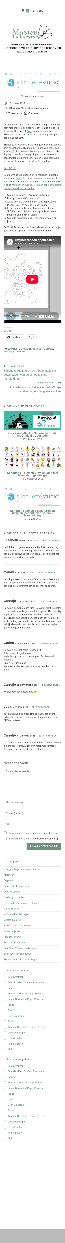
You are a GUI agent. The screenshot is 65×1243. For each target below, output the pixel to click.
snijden (8, 352)
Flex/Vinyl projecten (14, 897)
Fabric (11, 1004)
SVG (29, 131)
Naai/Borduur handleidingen (18, 925)
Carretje (33, 113)
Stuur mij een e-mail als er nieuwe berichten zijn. (34, 838)
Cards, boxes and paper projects (25, 999)
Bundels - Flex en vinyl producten (26, 982)
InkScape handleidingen (16, 914)
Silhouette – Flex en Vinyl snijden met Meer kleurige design (32, 474)
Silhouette (25, 349)
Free (10, 1010)
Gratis (11, 1021)
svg (24, 352)
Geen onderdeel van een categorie (21, 903)
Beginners (9, 880)
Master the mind (12, 920)
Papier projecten (12, 931)
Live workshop (15, 1038)
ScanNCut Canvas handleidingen (21, 948)
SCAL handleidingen (14, 942)
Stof (10, 1049)
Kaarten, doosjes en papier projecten (27, 1027)
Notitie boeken (15, 1043)
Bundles (12, 988)
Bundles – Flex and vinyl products (26, 993)
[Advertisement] (32, 1180)
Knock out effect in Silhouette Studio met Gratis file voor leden (32, 434)
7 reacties (14, 113)
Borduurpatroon (15, 977)
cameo (14, 349)
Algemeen (9, 874)
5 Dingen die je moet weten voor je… (23, 869)
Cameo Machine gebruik (16, 886)
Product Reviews (12, 937)
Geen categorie (16, 1016)
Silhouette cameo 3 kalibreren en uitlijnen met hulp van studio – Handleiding (32, 513)
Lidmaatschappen (17, 1032)
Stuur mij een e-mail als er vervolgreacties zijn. (33, 833)
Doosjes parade (12, 891)
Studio (17, 352)
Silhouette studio (42, 349)
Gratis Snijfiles (11, 908)
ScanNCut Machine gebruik (18, 953)
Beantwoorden (51, 541)
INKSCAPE (10, 168)
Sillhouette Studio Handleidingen (27, 108)
